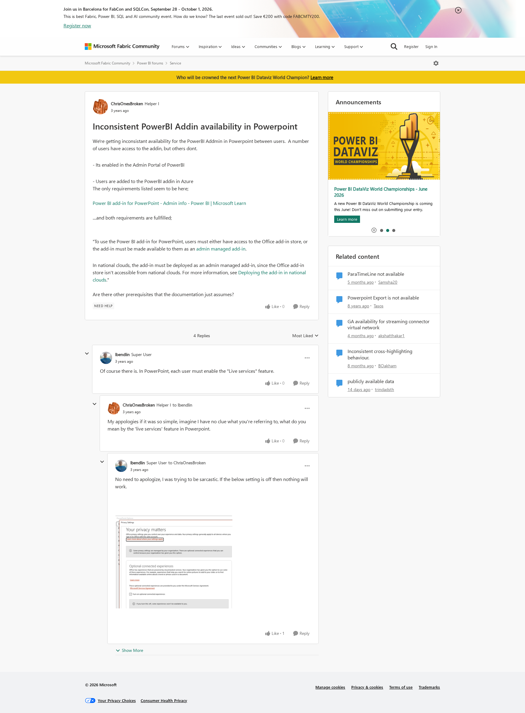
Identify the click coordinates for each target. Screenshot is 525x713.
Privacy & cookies (367, 687)
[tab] (381, 230)
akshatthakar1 (391, 335)
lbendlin (122, 354)
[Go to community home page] (122, 46)
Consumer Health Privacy (164, 700)
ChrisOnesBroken (127, 103)
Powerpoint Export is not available (383, 298)
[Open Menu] (436, 63)
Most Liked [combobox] (305, 336)
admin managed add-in (220, 248)
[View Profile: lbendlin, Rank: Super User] (106, 358)
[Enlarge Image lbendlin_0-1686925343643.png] (173, 562)
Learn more (322, 77)
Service (175, 63)
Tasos (378, 306)
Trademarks (429, 687)
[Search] (394, 46)
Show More (132, 650)
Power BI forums (150, 63)
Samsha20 (387, 282)
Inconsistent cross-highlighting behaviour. (380, 354)
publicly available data (371, 381)
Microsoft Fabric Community (107, 63)
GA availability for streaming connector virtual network (389, 324)
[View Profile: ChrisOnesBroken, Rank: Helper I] (100, 106)
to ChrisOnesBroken (187, 463)
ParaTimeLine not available (376, 274)
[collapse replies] (87, 353)
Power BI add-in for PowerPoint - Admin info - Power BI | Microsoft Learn (169, 203)
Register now (77, 25)
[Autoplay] (374, 230)
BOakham (387, 366)
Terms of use (401, 687)
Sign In (431, 46)
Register (411, 46)
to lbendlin (182, 405)
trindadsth (384, 389)
